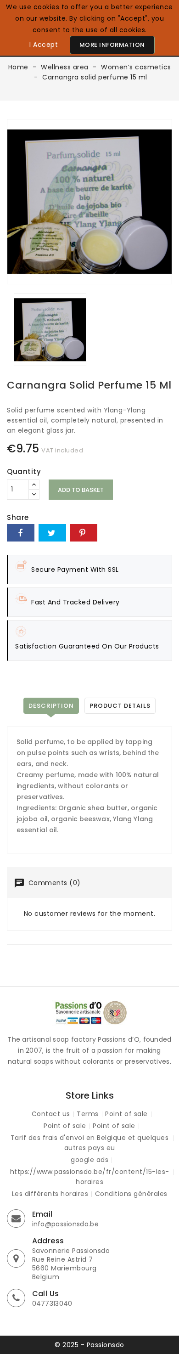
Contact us (51, 1113)
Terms (88, 1113)
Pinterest (83, 533)
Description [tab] (51, 705)
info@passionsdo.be (65, 1224)
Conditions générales (131, 1193)
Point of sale (126, 1113)
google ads (89, 1159)
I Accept (43, 44)
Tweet (52, 533)
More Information (112, 44)
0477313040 (52, 1303)
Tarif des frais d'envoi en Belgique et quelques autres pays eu (90, 1142)
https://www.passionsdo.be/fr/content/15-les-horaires (89, 1176)
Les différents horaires (50, 1193)
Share (20, 533)
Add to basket (81, 489)
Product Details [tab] (120, 705)
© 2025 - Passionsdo (89, 1344)
